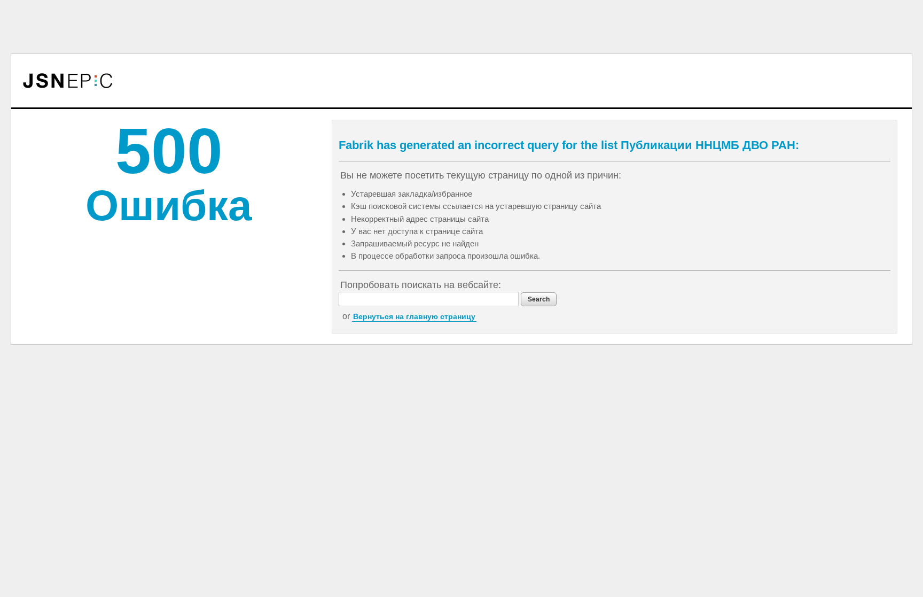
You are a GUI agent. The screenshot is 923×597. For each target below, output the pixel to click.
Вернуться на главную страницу (414, 316)
